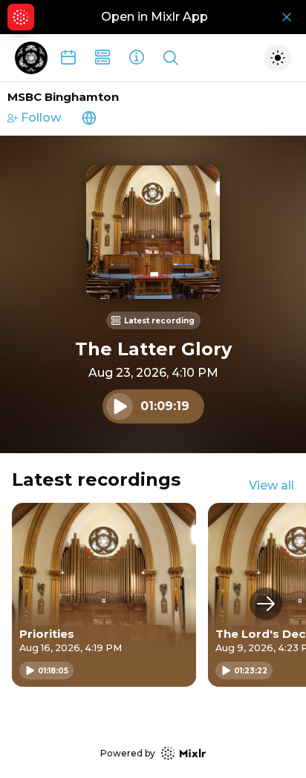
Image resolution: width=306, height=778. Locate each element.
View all (271, 485)
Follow (41, 118)
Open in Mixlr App (154, 17)
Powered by (127, 753)
